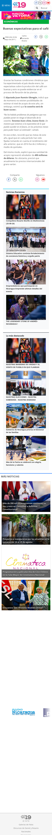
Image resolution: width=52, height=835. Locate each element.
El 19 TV (26, 821)
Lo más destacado (15, 335)
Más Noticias (10, 476)
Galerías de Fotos (26, 824)
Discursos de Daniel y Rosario (26, 828)
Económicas (11, 21)
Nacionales (26, 831)
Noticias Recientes (15, 192)
